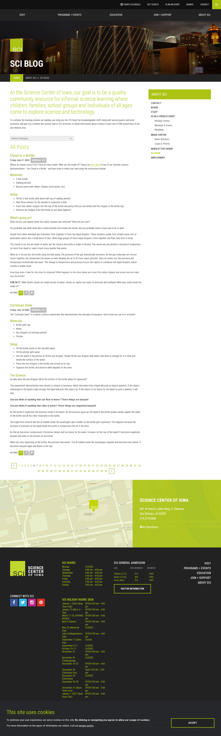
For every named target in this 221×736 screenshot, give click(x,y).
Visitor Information (132, 588)
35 (47, 471)
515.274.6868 (148, 518)
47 (97, 471)
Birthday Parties (162, 120)
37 (55, 471)
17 (76, 465)
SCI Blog (155, 153)
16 (72, 465)
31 (135, 465)
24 (105, 465)
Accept (192, 722)
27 (118, 465)
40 (68, 471)
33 (38, 471)
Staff (154, 112)
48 (102, 471)
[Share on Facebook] (26, 293)
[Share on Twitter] (31, 293)
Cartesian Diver (21, 305)
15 (68, 465)
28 (122, 465)
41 (72, 471)
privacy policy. (86, 725)
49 (106, 471)
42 (76, 471)
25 (110, 465)
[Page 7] (111, 471)
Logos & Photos (162, 143)
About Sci (204, 14)
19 (84, 465)
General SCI (38, 160)
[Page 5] (14, 465)
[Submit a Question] (20, 293)
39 (64, 471)
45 (89, 471)
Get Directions (149, 527)
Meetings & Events (163, 125)
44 (85, 471)
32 (139, 465)
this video (95, 164)
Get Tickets (153, 4)
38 (59, 471)
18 (80, 465)
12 (55, 465)
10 (47, 465)
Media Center (158, 134)
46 (93, 471)
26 (114, 465)
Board (154, 107)
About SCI (159, 94)
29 (127, 465)
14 (63, 465)
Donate (189, 4)
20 (89, 465)
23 (101, 465)
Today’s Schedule (132, 4)
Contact (204, 4)
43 (81, 471)
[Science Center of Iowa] (16, 45)
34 (43, 471)
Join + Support (162, 14)
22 (97, 465)
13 (59, 465)
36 (51, 471)
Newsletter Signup (162, 148)
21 (93, 465)
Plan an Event (172, 4)
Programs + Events (69, 14)
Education (116, 14)
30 (131, 465)
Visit (22, 14)
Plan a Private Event (163, 116)
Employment (158, 157)
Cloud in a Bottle (22, 155)
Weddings (159, 129)
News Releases (162, 139)
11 (51, 465)
